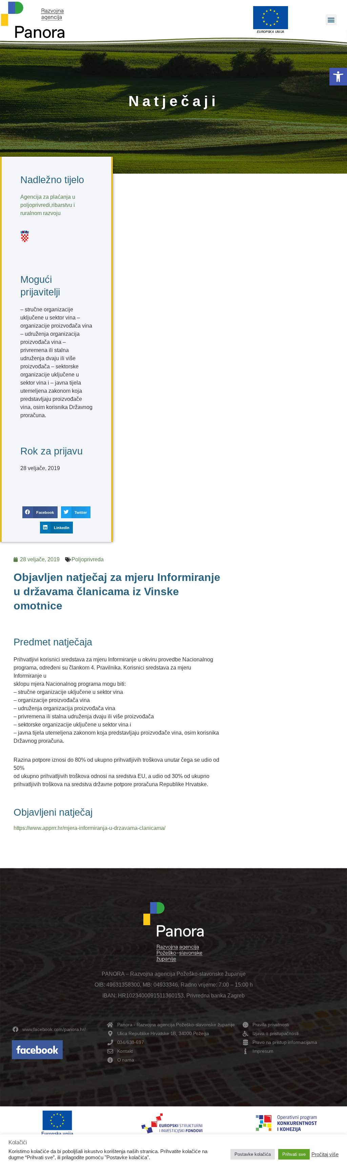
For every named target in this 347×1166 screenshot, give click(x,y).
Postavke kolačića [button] (252, 1154)
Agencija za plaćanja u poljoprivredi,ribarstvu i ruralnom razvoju (47, 205)
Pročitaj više (325, 1154)
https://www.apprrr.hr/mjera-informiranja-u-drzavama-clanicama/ (89, 828)
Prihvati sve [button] (294, 1154)
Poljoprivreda (88, 559)
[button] (338, 76)
